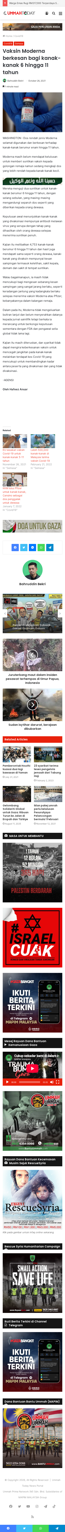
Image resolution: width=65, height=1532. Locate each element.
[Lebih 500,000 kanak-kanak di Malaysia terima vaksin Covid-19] (43, 441)
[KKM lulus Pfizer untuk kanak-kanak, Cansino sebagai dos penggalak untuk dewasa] (15, 479)
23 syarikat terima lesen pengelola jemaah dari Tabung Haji (47, 771)
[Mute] (52, 1082)
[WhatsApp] (41, 547)
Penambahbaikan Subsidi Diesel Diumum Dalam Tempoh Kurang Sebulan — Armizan (32, 622)
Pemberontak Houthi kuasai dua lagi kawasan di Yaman (16, 769)
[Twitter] (23, 547)
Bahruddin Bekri (15, 80)
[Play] (7, 1082)
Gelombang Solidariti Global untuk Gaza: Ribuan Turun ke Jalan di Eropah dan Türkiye (16, 812)
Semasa (19, 43)
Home (8, 36)
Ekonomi (18, 606)
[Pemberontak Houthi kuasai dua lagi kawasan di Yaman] (17, 754)
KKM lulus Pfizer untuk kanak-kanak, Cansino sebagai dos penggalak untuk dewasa (14, 495)
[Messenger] (32, 547)
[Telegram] (49, 547)
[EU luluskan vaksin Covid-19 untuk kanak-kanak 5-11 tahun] (15, 441)
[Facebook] (15, 547)
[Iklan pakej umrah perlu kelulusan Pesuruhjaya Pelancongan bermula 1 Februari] (48, 794)
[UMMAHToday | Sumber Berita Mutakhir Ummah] (21, 13)
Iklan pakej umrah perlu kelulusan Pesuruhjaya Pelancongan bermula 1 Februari (46, 812)
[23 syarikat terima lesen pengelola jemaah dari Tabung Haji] (48, 754)
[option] (32, 613)
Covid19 (18, 36)
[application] (32, 1069)
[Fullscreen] (57, 1082)
